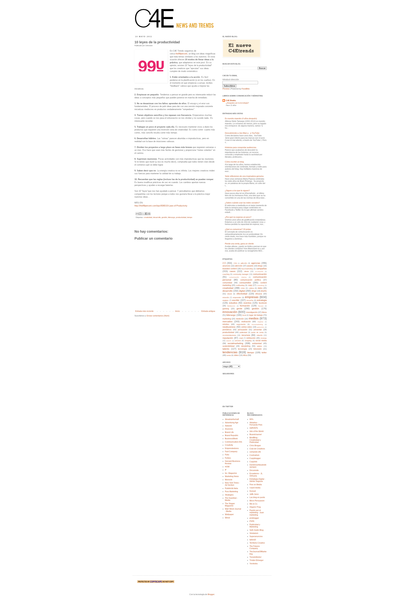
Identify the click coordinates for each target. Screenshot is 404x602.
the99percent (181, 53)
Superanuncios (256, 536)
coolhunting (240, 285)
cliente (246, 271)
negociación (241, 324)
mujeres (260, 322)
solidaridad (257, 343)
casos (232, 271)
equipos (226, 300)
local (244, 315)
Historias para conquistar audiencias (240, 147)
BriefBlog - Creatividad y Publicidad (255, 440)
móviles (226, 324)
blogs (260, 266)
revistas (264, 338)
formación (245, 305)
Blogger (211, 594)
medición (240, 319)
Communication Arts (233, 442)
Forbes (228, 458)
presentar (258, 330)
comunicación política (250, 280)
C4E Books (231, 100)
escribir (235, 300)
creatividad (148, 217)
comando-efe (255, 452)
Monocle (228, 480)
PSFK (252, 521)
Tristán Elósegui (256, 560)
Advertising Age (231, 423)
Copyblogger (255, 458)
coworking (260, 285)
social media (261, 340)
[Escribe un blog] (140, 213)
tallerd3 (253, 540)
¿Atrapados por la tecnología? (237, 103)
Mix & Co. (254, 504)
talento (226, 349)
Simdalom (254, 533)
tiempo (189, 217)
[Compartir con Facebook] (146, 213)
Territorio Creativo (257, 543)
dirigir (254, 291)
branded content (230, 269)
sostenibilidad (229, 346)
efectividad (242, 293)
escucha (250, 300)
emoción (226, 297)
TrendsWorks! (255, 557)
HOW (227, 467)
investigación (252, 312)
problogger (254, 518)
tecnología (242, 349)
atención (238, 266)
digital (242, 291)
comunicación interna (238, 277)
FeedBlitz (246, 89)
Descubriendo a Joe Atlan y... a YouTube (242, 133)
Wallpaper (229, 514)
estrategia (262, 300)
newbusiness (229, 327)
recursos (245, 335)
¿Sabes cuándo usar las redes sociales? (242, 203)
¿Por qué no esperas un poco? (238, 217)
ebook (229, 294)
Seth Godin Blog (257, 530)
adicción (244, 263)
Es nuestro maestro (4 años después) (241, 118)
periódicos (227, 330)
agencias (255, 263)
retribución (250, 338)
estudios (233, 303)
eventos (247, 303)
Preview (226, 89)
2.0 (224, 263)
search (228, 341)
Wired (227, 518)
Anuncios (229, 429)
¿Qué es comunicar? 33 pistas (238, 229)
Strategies (229, 495)
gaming (226, 309)
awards (250, 266)
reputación (228, 338)
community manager (241, 274)
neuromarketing (257, 324)
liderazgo (171, 217)
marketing (227, 319)
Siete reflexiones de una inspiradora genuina (244, 176)
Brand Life (229, 432)
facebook (263, 303)
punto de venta (257, 332)
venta (228, 355)
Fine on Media (256, 484)
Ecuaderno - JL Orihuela (256, 474)
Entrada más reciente (144, 311)
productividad (181, 217)
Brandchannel (256, 434)
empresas (251, 297)
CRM (235, 263)
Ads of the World (257, 431)
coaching (226, 274)
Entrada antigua (208, 311)
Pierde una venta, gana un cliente (239, 244)
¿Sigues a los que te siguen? (237, 190)
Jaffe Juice (254, 494)
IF (225, 470)
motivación (246, 322)
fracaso (261, 306)
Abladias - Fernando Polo (256, 424)
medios (254, 318)
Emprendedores (232, 448)
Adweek (228, 426)
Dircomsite (254, 470)
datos (260, 288)
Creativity (229, 445)
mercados (227, 321)
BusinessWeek (231, 438)
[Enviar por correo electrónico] (137, 213)
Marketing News (232, 476)
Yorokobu (254, 563)
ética (245, 355)
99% (251, 419)
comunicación (260, 274)
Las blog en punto (257, 497)
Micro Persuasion (257, 501)
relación (260, 335)
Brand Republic (231, 435)
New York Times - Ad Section (232, 484)
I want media (255, 488)
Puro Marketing (231, 491)
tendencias (230, 352)
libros (264, 312)
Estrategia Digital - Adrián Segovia (257, 480)
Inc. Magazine (231, 473)
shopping (248, 341)
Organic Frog (255, 507)
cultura (251, 288)
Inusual (253, 491)
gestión (164, 217)
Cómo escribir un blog (234, 162)
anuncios (226, 266)
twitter (264, 352)
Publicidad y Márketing (255, 525)
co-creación (259, 271)
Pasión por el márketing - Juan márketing (257, 512)
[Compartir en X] (143, 213)
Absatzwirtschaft (232, 419)
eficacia (258, 294)
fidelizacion (231, 306)
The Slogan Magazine (230, 504)
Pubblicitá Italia (231, 488)
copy (250, 285)
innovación (230, 312)
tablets (259, 346)
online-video (246, 327)
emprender (237, 297)
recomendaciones (229, 335)
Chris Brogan (255, 445)
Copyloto (253, 462)
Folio (227, 455)
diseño (264, 291)
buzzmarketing (247, 269)
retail (241, 338)
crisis (243, 288)
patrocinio (260, 327)
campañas (261, 268)
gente (239, 308)
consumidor (245, 282)
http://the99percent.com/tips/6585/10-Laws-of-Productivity (160, 206)
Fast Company (231, 451)
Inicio (177, 311)
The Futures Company (255, 547)
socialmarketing (235, 343)
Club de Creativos (257, 449)
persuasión (242, 330)
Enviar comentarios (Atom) (158, 316)
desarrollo (157, 217)
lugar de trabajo (256, 315)
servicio (238, 341)
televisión (257, 349)
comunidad (227, 283)
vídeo (236, 355)
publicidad (243, 332)
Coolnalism (254, 455)
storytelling (245, 346)
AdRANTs (254, 428)
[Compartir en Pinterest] (149, 213)
